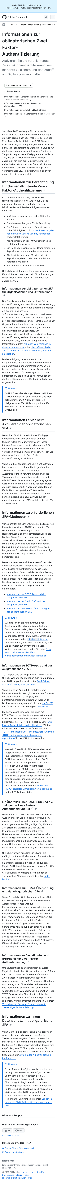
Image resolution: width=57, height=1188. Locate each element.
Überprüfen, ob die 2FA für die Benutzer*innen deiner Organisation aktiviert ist (26, 350)
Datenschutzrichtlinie (10, 1135)
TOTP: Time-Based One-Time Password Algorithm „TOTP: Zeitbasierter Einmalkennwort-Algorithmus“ (28, 735)
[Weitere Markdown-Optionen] (30, 85)
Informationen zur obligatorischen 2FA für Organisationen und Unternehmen (27, 290)
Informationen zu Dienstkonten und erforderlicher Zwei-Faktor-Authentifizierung (25, 959)
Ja (9, 1130)
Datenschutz (8, 1175)
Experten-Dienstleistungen (14, 1178)
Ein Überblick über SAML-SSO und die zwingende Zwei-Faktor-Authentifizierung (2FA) (27, 805)
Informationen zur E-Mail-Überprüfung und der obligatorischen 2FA (28, 889)
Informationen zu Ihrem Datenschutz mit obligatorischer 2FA (28, 1020)
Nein (20, 1130)
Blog (30, 1178)
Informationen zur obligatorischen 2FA (38, 24)
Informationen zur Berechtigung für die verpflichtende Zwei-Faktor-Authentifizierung (28, 186)
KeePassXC (47, 703)
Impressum (28, 1172)
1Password (43, 706)
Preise (26, 1175)
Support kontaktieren (14, 1152)
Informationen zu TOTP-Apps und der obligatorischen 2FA (27, 667)
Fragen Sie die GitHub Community (20, 1148)
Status (19, 1175)
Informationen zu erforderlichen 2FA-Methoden (28, 515)
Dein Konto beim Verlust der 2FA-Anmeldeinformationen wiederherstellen (28, 652)
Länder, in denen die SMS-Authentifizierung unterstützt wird (28, 1102)
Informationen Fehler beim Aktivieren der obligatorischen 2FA (26, 424)
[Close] (49, 4)
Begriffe (40, 1172)
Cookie (37, 639)
